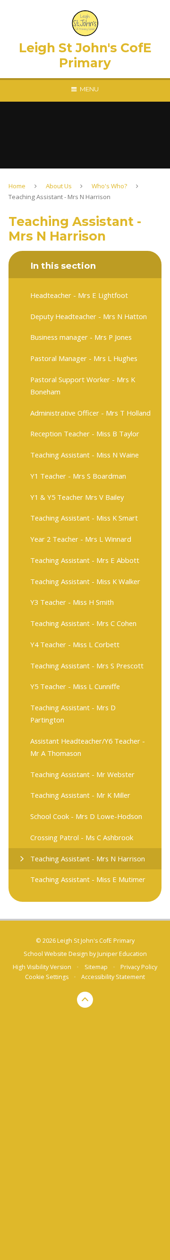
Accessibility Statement (113, 977)
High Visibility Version (42, 967)
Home (17, 186)
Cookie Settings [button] (46, 977)
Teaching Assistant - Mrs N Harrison (59, 197)
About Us (59, 186)
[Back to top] (85, 1000)
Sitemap (96, 967)
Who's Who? (109, 186)
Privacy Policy (138, 967)
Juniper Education (122, 954)
